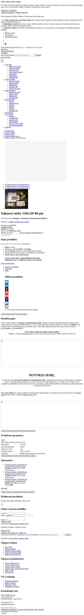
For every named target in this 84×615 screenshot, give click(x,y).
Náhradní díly (13, 77)
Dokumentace (13, 122)
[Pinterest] (44, 292)
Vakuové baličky (14, 68)
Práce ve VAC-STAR (16, 123)
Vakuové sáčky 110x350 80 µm (15, 474)
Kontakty (8, 127)
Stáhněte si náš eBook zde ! (10, 533)
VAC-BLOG (9, 112)
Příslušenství (13, 76)
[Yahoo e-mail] (44, 299)
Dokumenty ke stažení (12, 586)
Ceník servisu (13, 120)
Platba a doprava (10, 583)
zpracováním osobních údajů (19, 524)
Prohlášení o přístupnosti (9, 609)
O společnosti (13, 118)
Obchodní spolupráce (16, 125)
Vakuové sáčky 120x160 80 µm (15, 481)
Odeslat (68, 535)
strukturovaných (26, 334)
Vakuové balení (10, 79)
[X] (44, 289)
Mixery (11, 101)
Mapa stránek (39, 609)
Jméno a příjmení (6, 515)
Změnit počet (5, 233)
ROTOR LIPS (9, 100)
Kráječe (11, 105)
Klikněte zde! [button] (5, 531)
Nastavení (5, 10)
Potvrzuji (4, 30)
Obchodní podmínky (11, 581)
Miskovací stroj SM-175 (13, 554)
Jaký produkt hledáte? (8, 55)
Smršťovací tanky (14, 88)
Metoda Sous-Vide (15, 66)
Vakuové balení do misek (13, 553)
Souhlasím (13, 10)
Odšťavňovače (14, 103)
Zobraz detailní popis (7, 263)
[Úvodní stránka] (7, 51)
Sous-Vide (8, 65)
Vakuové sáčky (14, 83)
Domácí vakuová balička (13, 551)
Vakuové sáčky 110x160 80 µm (15, 466)
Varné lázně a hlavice (16, 72)
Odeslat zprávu (6, 522)
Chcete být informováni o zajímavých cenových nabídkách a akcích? (23, 535)
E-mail (3, 513)
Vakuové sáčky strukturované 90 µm (17, 569)
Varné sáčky (13, 74)
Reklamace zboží (10, 585)
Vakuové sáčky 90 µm (12, 565)
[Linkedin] (44, 285)
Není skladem (6, 235)
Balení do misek (10, 90)
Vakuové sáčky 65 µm (12, 563)
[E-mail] (44, 306)
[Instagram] (5, 44)
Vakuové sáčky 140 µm (12, 567)
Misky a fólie (13, 94)
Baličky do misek (14, 92)
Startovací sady (14, 70)
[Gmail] (44, 296)
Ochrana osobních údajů (26, 609)
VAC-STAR (9, 114)
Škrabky (11, 109)
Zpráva (3, 520)
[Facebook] (44, 282)
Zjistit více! (22, 533)
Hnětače (11, 107)
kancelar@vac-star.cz (8, 604)
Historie (11, 116)
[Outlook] (44, 303)
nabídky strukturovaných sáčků (19, 222)
